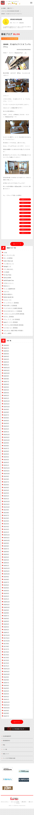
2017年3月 (6, 660)
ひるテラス (6, 291)
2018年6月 (6, 618)
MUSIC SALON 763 (8, 297)
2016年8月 (6, 679)
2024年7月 (6, 415)
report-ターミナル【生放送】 (11, 322)
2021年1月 (6, 532)
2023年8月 (6, 445)
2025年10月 (7, 373)
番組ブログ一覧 (17, 243)
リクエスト (18, 803)
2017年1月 (6, 666)
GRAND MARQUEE (16, 19)
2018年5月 (6, 621)
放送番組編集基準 (7, 736)
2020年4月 (6, 557)
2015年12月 (7, 702)
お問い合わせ (24, 801)
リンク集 (5, 749)
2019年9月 (6, 576)
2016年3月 (6, 693)
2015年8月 (6, 713)
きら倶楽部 (6, 272)
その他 (5, 252)
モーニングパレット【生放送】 (11, 302)
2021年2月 (6, 529)
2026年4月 (6, 356)
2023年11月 (6, 437)
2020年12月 (7, 534)
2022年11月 (6, 470)
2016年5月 (6, 688)
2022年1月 (6, 498)
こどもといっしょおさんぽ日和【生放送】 (14, 313)
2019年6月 (6, 585)
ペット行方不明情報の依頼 (9, 758)
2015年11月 (6, 705)
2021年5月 (6, 521)
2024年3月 (6, 426)
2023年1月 (6, 465)
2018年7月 (6, 615)
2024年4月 (6, 423)
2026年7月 (6, 348)
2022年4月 (6, 490)
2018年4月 (6, 624)
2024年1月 (6, 431)
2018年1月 (6, 632)
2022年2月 (6, 496)
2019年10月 (7, 574)
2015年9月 (6, 710)
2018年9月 (6, 610)
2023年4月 (6, 456)
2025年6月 (6, 384)
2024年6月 (6, 417)
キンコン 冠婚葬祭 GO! (9, 288)
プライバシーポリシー (5, 801)
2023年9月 (6, 443)
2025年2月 (6, 395)
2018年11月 (6, 604)
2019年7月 (6, 582)
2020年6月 (6, 551)
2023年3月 (6, 459)
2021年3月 (6, 526)
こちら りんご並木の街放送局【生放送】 (10, 11)
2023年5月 (6, 454)
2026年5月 (6, 353)
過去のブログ (17, 721)
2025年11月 (6, 370)
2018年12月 (7, 601)
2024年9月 (6, 409)
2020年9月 (6, 543)
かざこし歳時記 (7, 333)
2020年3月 (6, 560)
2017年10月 (7, 640)
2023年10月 (7, 440)
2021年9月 (6, 509)
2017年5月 (6, 654)
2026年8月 (6, 345)
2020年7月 (6, 548)
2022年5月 (6, 487)
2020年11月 (6, 537)
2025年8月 (6, 378)
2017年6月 (6, 652)
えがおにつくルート (9, 283)
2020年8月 (6, 546)
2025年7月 (6, 381)
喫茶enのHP (18, 186)
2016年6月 (6, 685)
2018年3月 (6, 627)
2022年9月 (6, 476)
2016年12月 (7, 668)
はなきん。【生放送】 (9, 316)
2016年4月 (6, 691)
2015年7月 (6, 716)
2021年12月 (7, 501)
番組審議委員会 (6, 740)
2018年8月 (6, 613)
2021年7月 (6, 515)
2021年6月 (6, 518)
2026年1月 (6, 364)
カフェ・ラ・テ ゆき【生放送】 (12, 319)
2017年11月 (6, 638)
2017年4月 (6, 657)
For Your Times (7, 274)
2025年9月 (6, 376)
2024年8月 (6, 412)
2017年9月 (6, 643)
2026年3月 (6, 359)
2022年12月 (7, 468)
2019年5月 (6, 587)
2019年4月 (6, 590)
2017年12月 (7, 635)
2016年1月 (6, 699)
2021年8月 (6, 512)
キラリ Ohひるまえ (8, 269)
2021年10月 (7, 507)
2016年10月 (7, 674)
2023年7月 (6, 448)
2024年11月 (6, 403)
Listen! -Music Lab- (8, 261)
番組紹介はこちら (25, 199)
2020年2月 (6, 562)
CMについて (31, 801)
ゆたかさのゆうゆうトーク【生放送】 (13, 311)
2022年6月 (6, 484)
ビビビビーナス (7, 300)
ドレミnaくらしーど (9, 263)
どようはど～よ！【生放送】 (11, 327)
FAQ (4, 745)
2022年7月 (6, 482)
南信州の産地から (8, 294)
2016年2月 (6, 696)
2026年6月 (6, 351)
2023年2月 (6, 462)
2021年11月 (6, 504)
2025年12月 (7, 367)
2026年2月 (6, 362)
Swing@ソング (7, 266)
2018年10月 (7, 607)
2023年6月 (6, 451)
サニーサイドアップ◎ (9, 255)
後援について (6, 753)
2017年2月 (6, 663)
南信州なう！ (7, 286)
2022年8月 (6, 479)
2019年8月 (6, 579)
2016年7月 (6, 682)
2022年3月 (6, 493)
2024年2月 (6, 429)
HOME (4, 8)
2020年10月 (7, 540)
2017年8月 (6, 646)
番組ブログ (10, 8)
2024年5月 (6, 420)
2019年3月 (6, 593)
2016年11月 (6, 671)
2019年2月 (6, 596)
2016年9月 (6, 677)
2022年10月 (7, 473)
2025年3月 (6, 392)
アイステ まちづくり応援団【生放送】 (13, 308)
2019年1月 (6, 599)
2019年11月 (6, 571)
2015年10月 (7, 707)
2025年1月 (6, 398)
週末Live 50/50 (7, 277)
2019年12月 (7, 568)
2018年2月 (6, 629)
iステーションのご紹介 (15, 801)
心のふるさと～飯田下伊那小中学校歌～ (13, 330)
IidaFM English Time (9, 280)
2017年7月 (6, 649)
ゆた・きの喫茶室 (8, 258)
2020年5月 (6, 554)
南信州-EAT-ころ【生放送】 (10, 305)
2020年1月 (6, 565)
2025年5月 (6, 387)
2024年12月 (7, 401)
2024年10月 (7, 406)
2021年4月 (6, 523)
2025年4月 (6, 390)
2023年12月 (7, 434)
